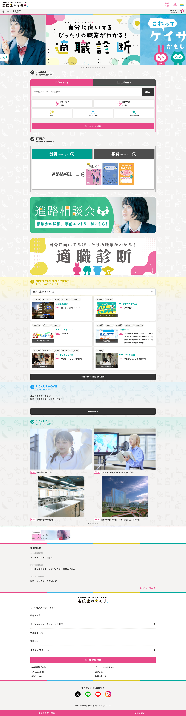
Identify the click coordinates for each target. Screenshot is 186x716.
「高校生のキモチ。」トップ (43, 607)
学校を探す (140, 712)
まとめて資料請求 (94, 126)
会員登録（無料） (39, 667)
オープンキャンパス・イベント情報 (46, 624)
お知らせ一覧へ (146, 588)
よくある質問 (38, 671)
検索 (148, 92)
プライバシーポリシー (104, 667)
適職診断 (34, 641)
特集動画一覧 (93, 411)
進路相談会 (35, 615)
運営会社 (98, 671)
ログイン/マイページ (39, 649)
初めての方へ (38, 676)
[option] (93, 40)
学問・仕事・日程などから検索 (93, 376)
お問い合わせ (100, 676)
